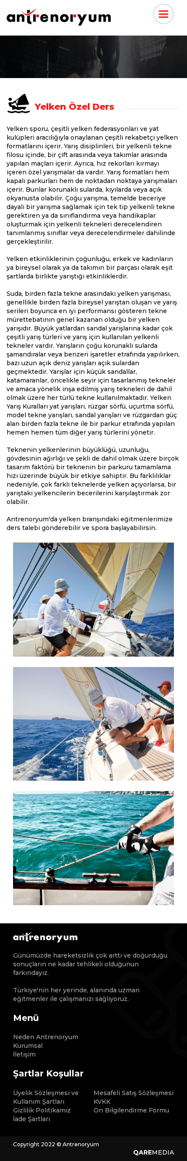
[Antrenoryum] (59, 19)
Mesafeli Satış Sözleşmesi (134, 1093)
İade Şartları (31, 1119)
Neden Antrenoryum (45, 1037)
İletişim (24, 1054)
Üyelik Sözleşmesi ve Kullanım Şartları (46, 1097)
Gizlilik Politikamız (42, 1110)
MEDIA (153, 1152)
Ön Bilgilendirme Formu (131, 1110)
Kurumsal (28, 1046)
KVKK (102, 1101)
